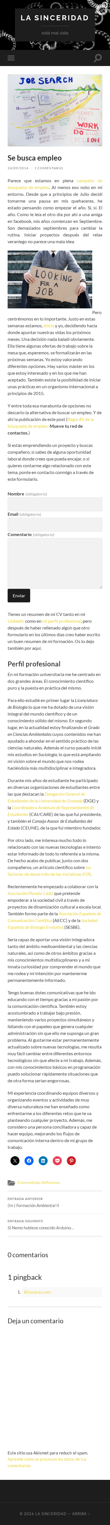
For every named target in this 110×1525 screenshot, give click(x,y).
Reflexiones (50, 1182)
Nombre (27, 493)
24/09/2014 (18, 168)
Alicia (48, 325)
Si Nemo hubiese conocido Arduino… (41, 1224)
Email (24, 514)
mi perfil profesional (61, 621)
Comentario (31, 534)
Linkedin (16, 621)
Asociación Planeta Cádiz (30, 893)
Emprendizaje (29, 1182)
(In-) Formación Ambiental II (33, 1202)
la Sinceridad (55, 17)
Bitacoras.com (37, 1291)
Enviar (19, 595)
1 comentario (48, 168)
